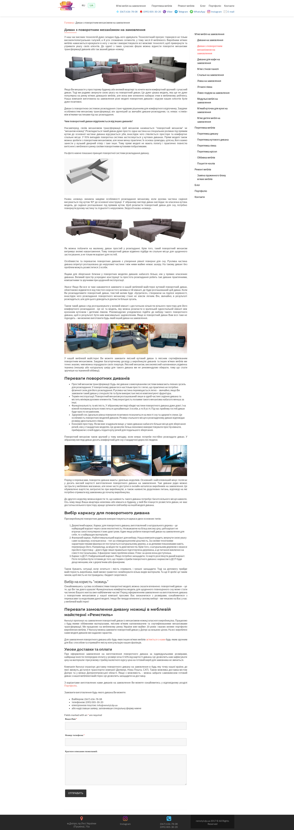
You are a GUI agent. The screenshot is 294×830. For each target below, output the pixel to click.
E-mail (231, 11)
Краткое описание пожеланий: (81, 751)
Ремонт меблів (186, 5)
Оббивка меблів (206, 157)
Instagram (216, 11)
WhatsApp (199, 11)
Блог (203, 5)
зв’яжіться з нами (155, 639)
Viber (170, 11)
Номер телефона (75, 735)
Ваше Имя (71, 719)
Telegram (183, 11)
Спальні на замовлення (210, 74)
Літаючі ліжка (204, 86)
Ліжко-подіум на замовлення (213, 92)
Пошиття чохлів (206, 163)
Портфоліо (215, 5)
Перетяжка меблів (162, 5)
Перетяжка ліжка (206, 145)
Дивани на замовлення (210, 40)
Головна (69, 22)
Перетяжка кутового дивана (213, 139)
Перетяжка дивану (207, 133)
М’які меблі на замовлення (131, 5)
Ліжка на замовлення (209, 80)
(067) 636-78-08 (129, 11)
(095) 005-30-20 (152, 11)
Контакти (229, 5)
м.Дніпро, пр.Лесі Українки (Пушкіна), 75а (81, 825)
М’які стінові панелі (208, 68)
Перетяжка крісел (207, 151)
